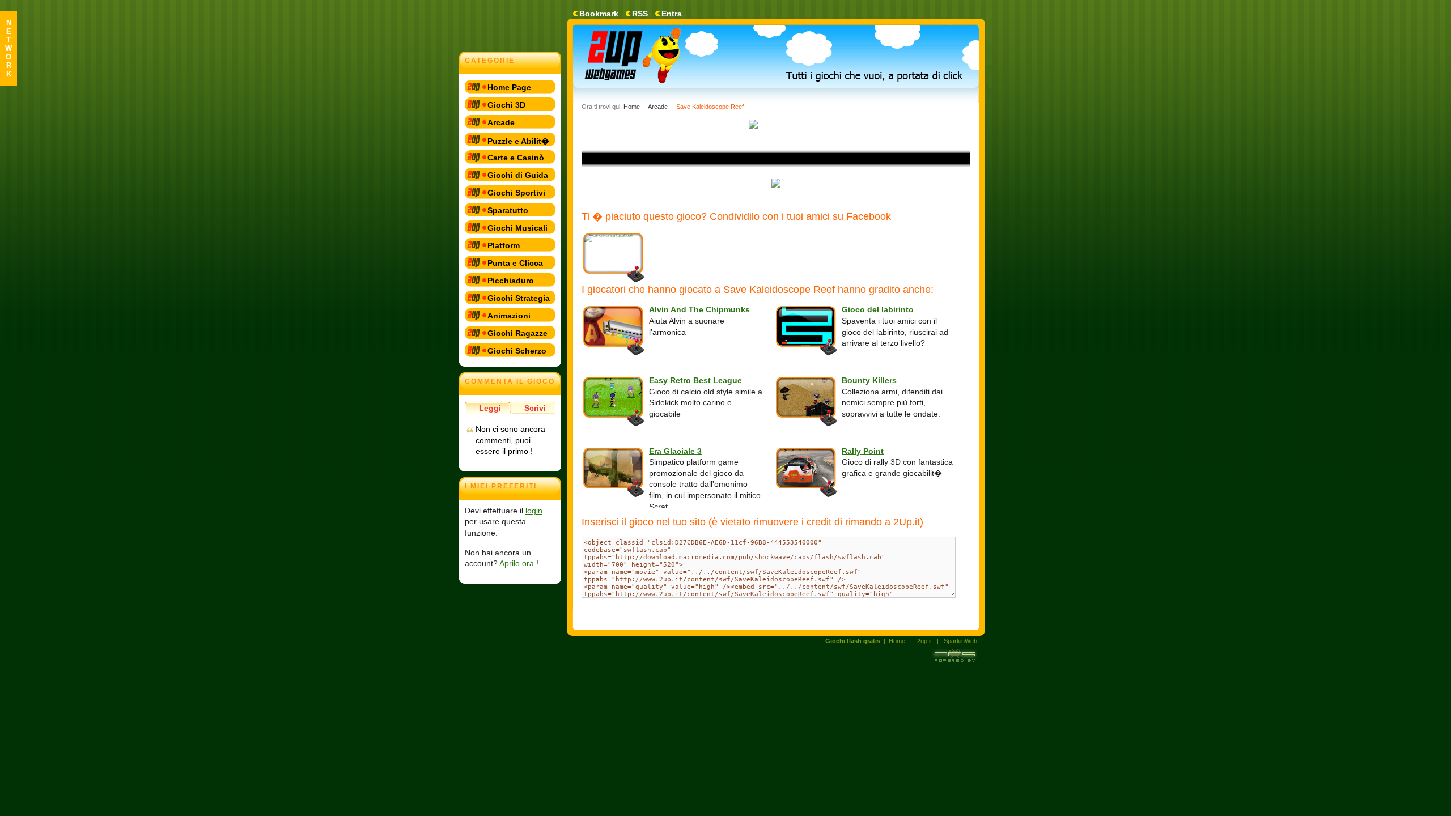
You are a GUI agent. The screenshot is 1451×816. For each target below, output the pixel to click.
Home (631, 106)
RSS (640, 13)
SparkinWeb (960, 641)
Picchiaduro (510, 280)
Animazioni (509, 315)
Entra (671, 13)
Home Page (509, 87)
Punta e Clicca (515, 262)
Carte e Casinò (515, 157)
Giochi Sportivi (516, 192)
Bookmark (598, 13)
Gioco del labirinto (878, 309)
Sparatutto (507, 210)
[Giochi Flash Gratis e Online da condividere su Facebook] (648, 60)
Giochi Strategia (518, 298)
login (533, 510)
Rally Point (863, 451)
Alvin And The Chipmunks (699, 309)
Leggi (490, 408)
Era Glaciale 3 (675, 451)
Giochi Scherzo (516, 350)
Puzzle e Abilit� (518, 141)
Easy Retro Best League (695, 380)
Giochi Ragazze (517, 333)
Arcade (501, 122)
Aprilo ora (516, 563)
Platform (503, 245)
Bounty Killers (869, 380)
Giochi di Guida (517, 175)
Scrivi (535, 408)
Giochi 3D (506, 104)
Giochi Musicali (517, 227)
